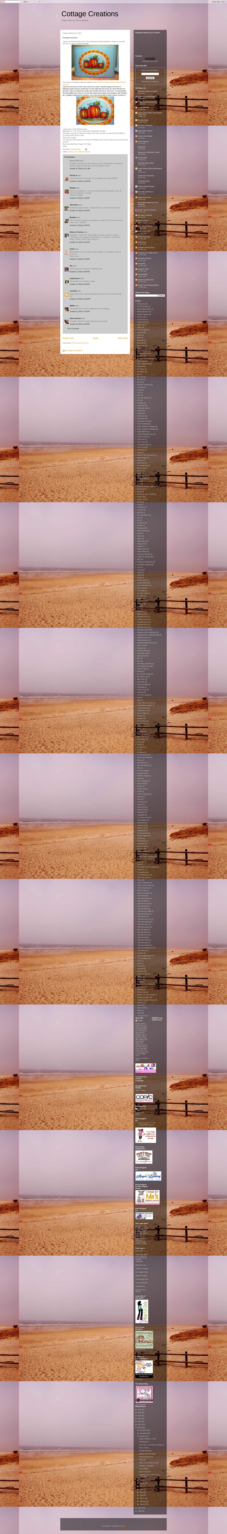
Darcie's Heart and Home (145, 455)
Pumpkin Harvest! (145, 1451)
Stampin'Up (141, 830)
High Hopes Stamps (145, 131)
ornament (140, 692)
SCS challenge (142, 781)
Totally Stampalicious (144, 956)
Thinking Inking (143, 181)
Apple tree (140, 325)
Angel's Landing (142, 314)
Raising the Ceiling (143, 757)
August (142, 1483)
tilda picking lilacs (143, 893)
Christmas (140, 418)
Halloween (140, 528)
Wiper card (141, 1008)
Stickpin (140, 838)
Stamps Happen (142, 836)
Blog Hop (140, 366)
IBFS (139, 559)
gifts (138, 518)
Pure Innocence (142, 755)
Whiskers (140, 1002)
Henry (139, 538)
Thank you (140, 870)
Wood (139, 1010)
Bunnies (140, 379)
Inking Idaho (142, 158)
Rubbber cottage (142, 776)
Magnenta (140, 611)
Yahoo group (141, 1016)
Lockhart (140, 604)
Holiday (139, 546)
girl (138, 520)
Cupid (139, 452)
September (144, 1480)
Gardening (140, 507)
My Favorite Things (144, 674)
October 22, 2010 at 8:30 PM (79, 272)
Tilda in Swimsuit (143, 888)
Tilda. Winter (141, 950)
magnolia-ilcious (142, 619)
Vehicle (139, 976)
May (141, 1492)
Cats (138, 395)
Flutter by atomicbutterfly (147, 102)
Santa (139, 778)
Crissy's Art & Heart (145, 136)
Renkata (73, 188)
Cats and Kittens (143, 398)
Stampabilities (142, 820)
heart (139, 533)
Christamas (141, 416)
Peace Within (141, 713)
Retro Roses (141, 763)
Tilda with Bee (142, 901)
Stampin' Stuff (143, 269)
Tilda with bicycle (143, 903)
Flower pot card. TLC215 (145, 494)
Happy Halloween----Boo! (147, 1439)
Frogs (139, 504)
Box (138, 374)
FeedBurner (155, 81)
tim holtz (140, 953)
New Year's (141, 679)
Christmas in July (143, 421)
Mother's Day (141, 669)
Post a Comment (73, 328)
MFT (138, 658)
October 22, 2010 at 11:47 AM (80, 168)
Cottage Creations (89, 14)
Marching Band (142, 651)
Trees (139, 961)
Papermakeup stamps (144, 705)
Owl (138, 697)
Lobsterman (141, 601)
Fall (75, 152)
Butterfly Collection (143, 385)
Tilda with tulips (142, 942)
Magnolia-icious (142, 617)
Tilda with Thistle (143, 940)
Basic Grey (141, 345)
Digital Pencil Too (144, 197)
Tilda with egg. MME (144, 911)
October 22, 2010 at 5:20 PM (79, 259)
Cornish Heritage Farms (145, 434)
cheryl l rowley (140, 1090)
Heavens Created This (146, 280)
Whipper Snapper (143, 997)
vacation (140, 969)
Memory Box (141, 656)
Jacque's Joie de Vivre (146, 247)
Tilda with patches (143, 927)
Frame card (141, 499)
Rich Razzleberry (143, 765)
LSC (138, 609)
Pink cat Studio (142, 734)
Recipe (139, 760)
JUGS (139, 575)
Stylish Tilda (141, 846)
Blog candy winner (143, 364)
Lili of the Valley (142, 593)
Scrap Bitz (141, 263)
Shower (139, 786)
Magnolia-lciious (142, 622)
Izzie (139, 567)
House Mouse (142, 551)
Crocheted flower (143, 444)
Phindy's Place (142, 726)
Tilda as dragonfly (143, 883)
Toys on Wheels (142, 958)
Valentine (140, 971)
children (140, 413)
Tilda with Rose (142, 932)
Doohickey (140, 463)
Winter (139, 1005)
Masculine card (142, 653)
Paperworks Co (142, 710)
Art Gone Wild (142, 330)
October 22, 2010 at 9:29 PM (79, 284)
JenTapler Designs (144, 258)
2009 (140, 1508)
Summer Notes (142, 851)
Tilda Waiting (141, 896)
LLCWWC (140, 596)
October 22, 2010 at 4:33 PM (79, 242)
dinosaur (140, 460)
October (143, 1436)
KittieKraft (141, 147)
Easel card (141, 468)
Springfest (140, 812)
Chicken (140, 411)
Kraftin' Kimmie (142, 583)
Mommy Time (143, 221)
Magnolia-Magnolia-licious (146, 643)
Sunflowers (141, 854)
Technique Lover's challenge (147, 867)
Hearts (139, 536)
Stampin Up (141, 825)
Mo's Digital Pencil (143, 666)
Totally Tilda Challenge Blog (148, 285)
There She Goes (142, 877)
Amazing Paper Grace (146, 163)
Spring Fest (141, 807)
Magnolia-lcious (142, 624)
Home (95, 338)
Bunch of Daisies (145, 1472)
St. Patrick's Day (143, 817)
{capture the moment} (146, 176)
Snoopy (139, 797)
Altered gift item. (143, 311)
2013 (140, 1419)
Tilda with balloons (143, 898)
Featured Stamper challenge (147, 486)
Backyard (140, 343)
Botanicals (140, 372)
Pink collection (142, 737)
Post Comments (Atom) (80, 343)
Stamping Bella (142, 833)
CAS (138, 392)
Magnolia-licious (142, 630)
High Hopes (141, 541)
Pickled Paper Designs (146, 186)
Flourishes (140, 489)
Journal (139, 570)
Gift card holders (143, 515)
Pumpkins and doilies (146, 1466)
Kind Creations (143, 141)
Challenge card (142, 408)
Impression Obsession (145, 562)
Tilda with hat (141, 916)
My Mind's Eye (142, 677)
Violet (139, 982)
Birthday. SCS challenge (145, 358)
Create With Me (143, 107)
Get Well (140, 510)
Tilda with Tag (142, 937)
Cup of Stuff (141, 447)
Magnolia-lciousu (143, 627)
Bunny (139, 382)
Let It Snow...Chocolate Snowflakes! (151, 1445)
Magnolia (140, 614)
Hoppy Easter (142, 549)
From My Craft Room (145, 192)
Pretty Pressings (144, 237)
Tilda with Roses (143, 935)
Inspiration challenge (144, 564)
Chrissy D (73, 175)
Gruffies (140, 525)
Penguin (140, 716)
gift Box (140, 512)
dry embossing (142, 465)
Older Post (123, 338)
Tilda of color (141, 890)
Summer (140, 849)
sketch (139, 791)
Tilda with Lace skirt (144, 919)
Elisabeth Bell (142, 478)
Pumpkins (140, 752)
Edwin (139, 473)
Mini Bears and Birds (144, 664)
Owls (139, 700)
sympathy (140, 862)
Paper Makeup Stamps (145, 703)
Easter (139, 471)
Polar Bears (141, 739)
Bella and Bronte (143, 353)
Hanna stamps (142, 531)
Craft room (140, 439)
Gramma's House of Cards (147, 91)
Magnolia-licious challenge (146, 632)
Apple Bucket (141, 322)
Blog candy (141, 361)
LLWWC (140, 598)
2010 (140, 1427)
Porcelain (140, 747)
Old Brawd (140, 687)
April (141, 1495)
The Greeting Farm (143, 875)
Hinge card (141, 544)
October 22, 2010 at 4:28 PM (79, 225)
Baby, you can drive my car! (148, 1463)
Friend (139, 502)
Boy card (140, 377)
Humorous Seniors (143, 554)
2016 (140, 1410)
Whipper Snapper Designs (146, 1000)
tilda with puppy (142, 930)
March (142, 1498)
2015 (140, 1413)
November (143, 1433)
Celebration (141, 405)
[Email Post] (85, 149)
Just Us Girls (141, 580)
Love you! (142, 1460)
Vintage (139, 979)
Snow (139, 799)
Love (139, 606)
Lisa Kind (73, 291)
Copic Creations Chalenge (146, 426)
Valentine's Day (142, 974)
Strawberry (141, 843)
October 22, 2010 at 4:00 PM (79, 210)
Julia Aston (74, 205)
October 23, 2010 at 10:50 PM (80, 299)
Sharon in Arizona (76, 232)
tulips (139, 963)
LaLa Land (140, 588)
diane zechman (75, 318)
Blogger (122, 1526)
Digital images (142, 458)
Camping (140, 387)
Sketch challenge (143, 794)
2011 (140, 1425)
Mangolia (140, 648)
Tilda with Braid (142, 909)
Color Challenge (142, 424)
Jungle (139, 577)
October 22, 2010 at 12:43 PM (80, 181)
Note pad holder (142, 684)
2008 (140, 1511)
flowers (139, 497)
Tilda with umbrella (143, 945)
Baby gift (140, 340)
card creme (142, 242)
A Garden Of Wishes (145, 226)
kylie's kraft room (144, 231)
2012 (140, 1421)
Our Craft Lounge (143, 695)
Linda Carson (75, 278)
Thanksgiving (141, 872)
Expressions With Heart (146, 96)
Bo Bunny (140, 369)
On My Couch (142, 690)
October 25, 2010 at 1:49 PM (79, 324)
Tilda (139, 880)
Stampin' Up (141, 828)
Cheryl (140, 1020)
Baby (139, 338)
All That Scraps (142, 306)
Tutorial (139, 966)
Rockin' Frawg (142, 770)
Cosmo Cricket (142, 437)
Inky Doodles (142, 274)
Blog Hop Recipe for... (146, 1457)
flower (139, 491)
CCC (138, 400)
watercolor (140, 987)
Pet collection (142, 723)
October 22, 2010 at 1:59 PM (79, 198)
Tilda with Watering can (145, 948)
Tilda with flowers (143, 914)
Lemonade (140, 590)
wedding (140, 989)
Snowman (140, 802)
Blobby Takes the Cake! (147, 1454)
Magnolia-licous (142, 640)
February (143, 1501)
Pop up (139, 742)
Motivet (139, 671)
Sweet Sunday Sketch (145, 859)
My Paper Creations (145, 215)
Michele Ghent (143, 120)
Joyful (139, 572)
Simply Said (141, 789)
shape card (141, 783)
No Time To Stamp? (145, 125)
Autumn (70, 152)
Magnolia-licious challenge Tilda (148, 635)
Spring (139, 804)
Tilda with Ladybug (143, 922)
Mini (138, 661)
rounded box (141, 773)
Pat (71, 266)
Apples (139, 327)
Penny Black (141, 721)
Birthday (140, 356)
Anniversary (141, 319)
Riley (139, 768)
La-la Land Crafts (143, 585)
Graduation (141, 523)
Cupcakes (140, 450)
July (141, 1486)
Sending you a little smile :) (148, 253)
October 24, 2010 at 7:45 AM (79, 311)
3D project (140, 304)
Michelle (73, 217)
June (142, 1489)
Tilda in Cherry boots (144, 885)
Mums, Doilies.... (145, 1448)
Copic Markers (142, 432)
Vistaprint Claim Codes (150, 61)
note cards (140, 682)
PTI (138, 750)
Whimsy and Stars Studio (146, 995)
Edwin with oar (142, 476)
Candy (72, 249)
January (143, 1504)
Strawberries (141, 841)
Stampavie (141, 823)
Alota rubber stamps (144, 309)
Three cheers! (144, 1469)
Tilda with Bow (142, 906)
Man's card (141, 645)
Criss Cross (141, 442)
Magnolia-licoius (142, 637)
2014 (140, 1416)
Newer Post (68, 338)
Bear (138, 348)
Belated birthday (142, 351)
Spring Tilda (141, 809)
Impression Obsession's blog (148, 152)
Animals (140, 317)
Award (139, 335)
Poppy (139, 744)
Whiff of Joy (141, 992)
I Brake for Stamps (84, 152)
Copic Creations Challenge (146, 429)
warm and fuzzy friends (145, 984)
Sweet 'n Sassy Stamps (145, 856)
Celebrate (140, 403)
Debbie (72, 306)
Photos (139, 729)
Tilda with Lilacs (142, 924)
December (143, 1430)
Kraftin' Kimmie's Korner (147, 210)
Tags (139, 864)
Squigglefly (141, 815)
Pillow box (140, 731)
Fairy (139, 481)
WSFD (139, 1013)
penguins (140, 718)
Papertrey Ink (141, 708)
